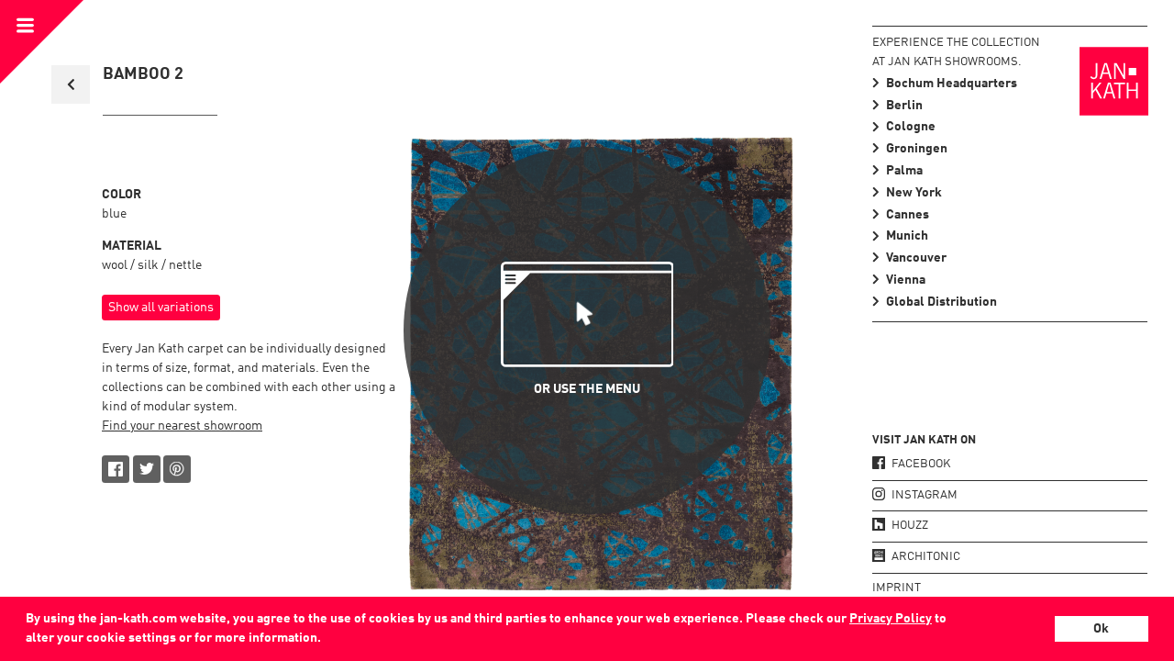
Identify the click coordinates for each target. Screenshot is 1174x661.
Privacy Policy (890, 618)
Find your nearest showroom (182, 426)
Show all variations (161, 307)
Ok (1101, 628)
